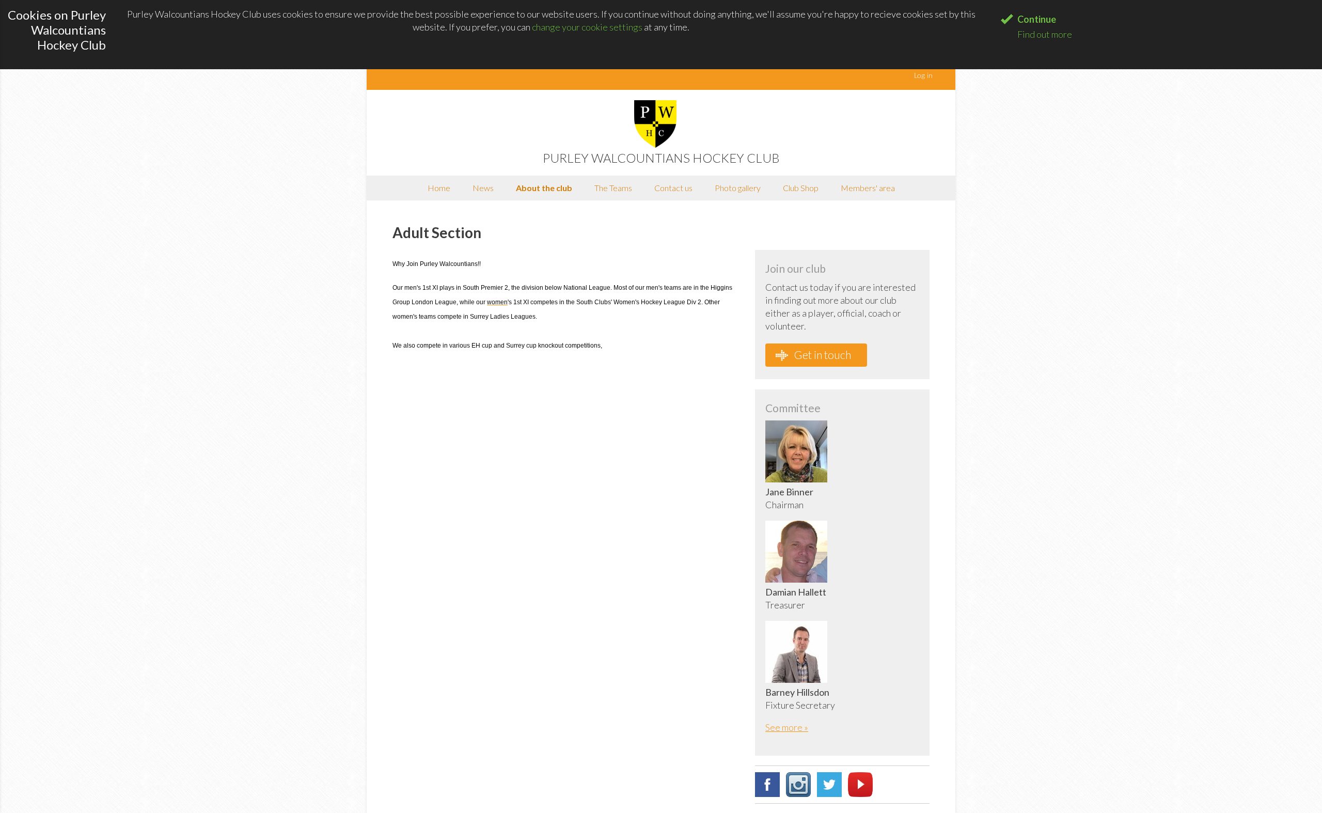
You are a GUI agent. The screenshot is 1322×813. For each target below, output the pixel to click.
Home (439, 188)
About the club (544, 188)
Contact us (673, 188)
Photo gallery (738, 188)
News (483, 188)
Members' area (868, 188)
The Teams (613, 188)
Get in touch (821, 354)
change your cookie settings (587, 27)
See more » (786, 727)
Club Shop (801, 188)
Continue (1036, 19)
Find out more (1044, 34)
